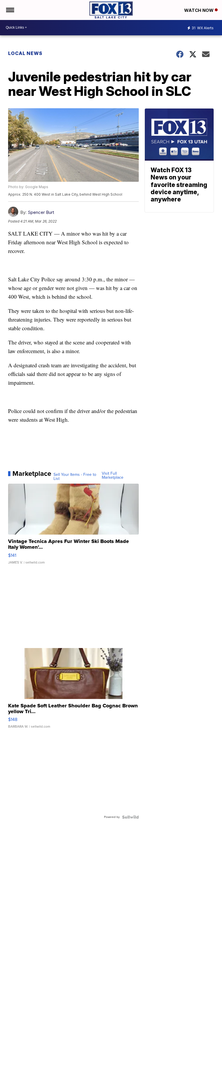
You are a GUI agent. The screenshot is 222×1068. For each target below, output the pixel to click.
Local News (25, 53)
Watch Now (199, 10)
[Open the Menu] (9, 10)
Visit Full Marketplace (112, 475)
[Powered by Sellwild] (130, 817)
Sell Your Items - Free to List (74, 477)
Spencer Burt (41, 212)
